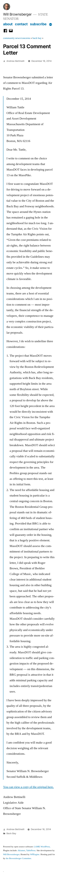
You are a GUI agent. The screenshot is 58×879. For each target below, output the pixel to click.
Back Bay (11, 833)
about (8, 24)
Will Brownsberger (17, 14)
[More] (50, 24)
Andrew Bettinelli (15, 61)
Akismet (21, 850)
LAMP (36, 846)
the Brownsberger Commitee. (19, 858)
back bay (37, 38)
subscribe (38, 24)
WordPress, (45, 846)
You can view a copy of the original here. (28, 787)
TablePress (30, 850)
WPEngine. (35, 854)
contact (21, 24)
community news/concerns (16, 38)
